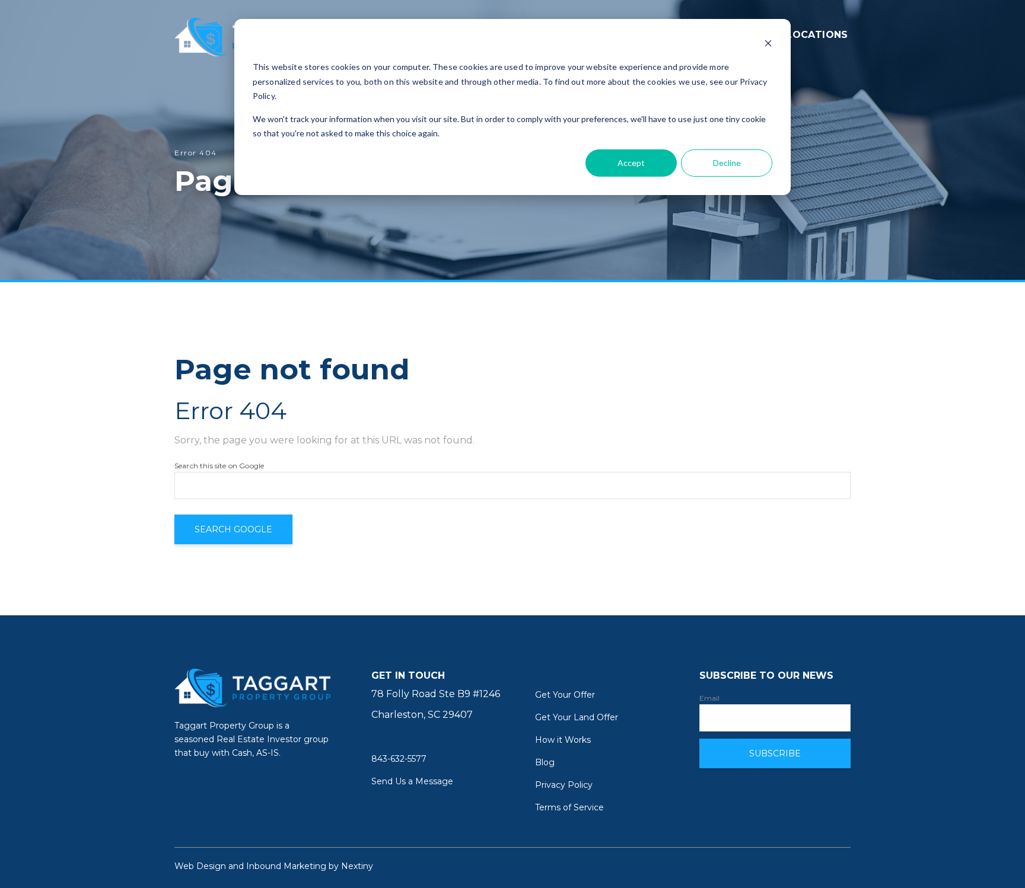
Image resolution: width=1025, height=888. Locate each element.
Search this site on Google (219, 465)
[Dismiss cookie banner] (768, 44)
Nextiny (357, 866)
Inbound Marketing (286, 866)
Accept (631, 163)
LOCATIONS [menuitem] (817, 34)
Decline (727, 163)
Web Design (200, 866)
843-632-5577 (398, 758)
